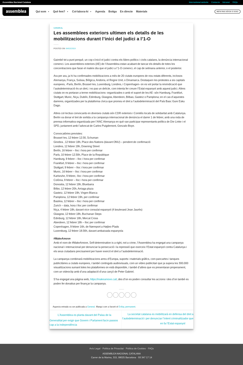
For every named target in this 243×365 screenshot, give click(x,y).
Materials (141, 11)
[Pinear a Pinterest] (127, 295)
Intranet (226, 2)
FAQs (235, 2)
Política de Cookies (136, 348)
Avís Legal (94, 348)
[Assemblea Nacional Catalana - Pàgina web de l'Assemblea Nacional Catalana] (15, 11)
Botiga (112, 11)
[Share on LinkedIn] (133, 295)
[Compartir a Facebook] (109, 295)
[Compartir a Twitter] (115, 295)
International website (198, 2)
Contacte (215, 2)
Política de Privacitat (113, 348)
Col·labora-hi (80, 11)
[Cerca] (212, 11)
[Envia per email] (121, 295)
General (58, 28)
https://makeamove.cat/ (103, 279)
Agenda (100, 11)
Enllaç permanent (127, 306)
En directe (126, 11)
